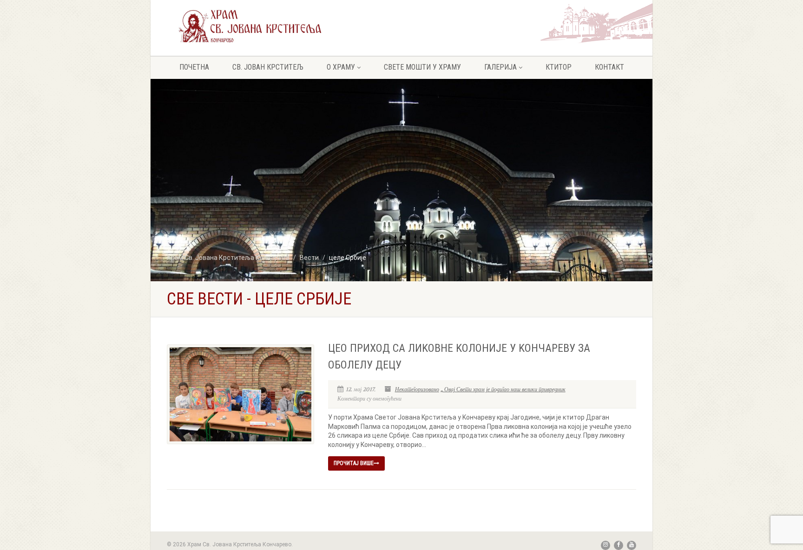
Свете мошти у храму (422, 67)
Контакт (609, 67)
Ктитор (559, 67)
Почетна (194, 67)
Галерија (500, 67)
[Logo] (250, 26)
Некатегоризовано (417, 389)
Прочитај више (354, 463)
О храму (341, 67)
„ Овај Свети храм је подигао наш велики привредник (503, 389)
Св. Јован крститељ (267, 67)
